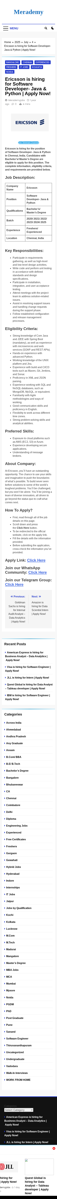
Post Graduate (14, 1018)
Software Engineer (17, 1038)
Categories (10, 1106)
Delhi (9, 811)
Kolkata (37, 67)
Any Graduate (14, 743)
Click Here (36, 560)
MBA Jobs (12, 969)
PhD (8, 1011)
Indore (10, 880)
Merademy (28, 11)
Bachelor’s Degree (17, 770)
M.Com (10, 935)
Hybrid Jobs (13, 866)
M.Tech (10, 942)
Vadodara (12, 1066)
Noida (9, 71)
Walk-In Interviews (17, 1073)
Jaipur (10, 901)
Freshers (11, 67)
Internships (13, 887)
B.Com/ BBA (13, 757)
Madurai (11, 949)
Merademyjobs (16, 100)
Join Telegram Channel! (28, 143)
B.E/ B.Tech (13, 763)
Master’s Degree (16, 963)
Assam (10, 750)
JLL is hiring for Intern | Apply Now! (28, 677)
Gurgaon (11, 853)
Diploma (11, 818)
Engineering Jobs (17, 825)
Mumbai (11, 983)
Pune (9, 1024)
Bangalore (12, 62)
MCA (9, 976)
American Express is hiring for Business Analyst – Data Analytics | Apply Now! (26, 656)
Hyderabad (12, 873)
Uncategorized (15, 1052)
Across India (13, 722)
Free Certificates (16, 839)
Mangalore (12, 956)
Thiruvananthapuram (19, 1045)
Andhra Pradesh (16, 736)
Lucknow (11, 928)
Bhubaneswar (14, 784)
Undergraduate (15, 1059)
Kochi (9, 914)
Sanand (11, 1031)
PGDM (10, 1004)
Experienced (42, 62)
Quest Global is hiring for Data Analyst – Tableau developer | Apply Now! (37, 1185)
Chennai (27, 62)
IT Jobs (24, 67)
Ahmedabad (13, 729)
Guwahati (11, 860)
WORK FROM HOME (18, 1079)
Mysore (10, 990)
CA (8, 791)
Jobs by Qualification (19, 908)
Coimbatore (13, 805)
